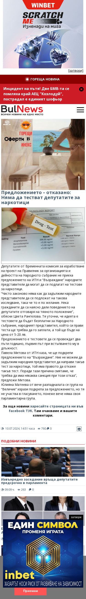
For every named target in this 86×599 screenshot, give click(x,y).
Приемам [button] (30, 591)
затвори (76, 517)
